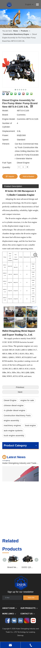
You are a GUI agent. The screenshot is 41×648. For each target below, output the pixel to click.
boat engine (30, 425)
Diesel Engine (10, 400)
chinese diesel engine (13, 405)
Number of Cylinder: (7, 125)
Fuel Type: (7, 163)
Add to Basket (28, 176)
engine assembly (11, 420)
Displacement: (8, 131)
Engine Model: (8, 119)
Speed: (5, 140)
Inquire (11, 176)
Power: (5, 135)
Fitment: (6, 144)
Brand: (5, 115)
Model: (5, 110)
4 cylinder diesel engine (14, 410)
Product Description (13, 186)
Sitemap (20, 635)
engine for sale (27, 400)
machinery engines (12, 425)
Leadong (32, 632)
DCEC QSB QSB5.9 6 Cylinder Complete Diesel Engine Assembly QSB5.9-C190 (28, 567)
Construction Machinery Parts (17, 415)
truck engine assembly (14, 435)
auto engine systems (13, 430)
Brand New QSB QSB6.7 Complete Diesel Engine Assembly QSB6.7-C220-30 (13, 567)
